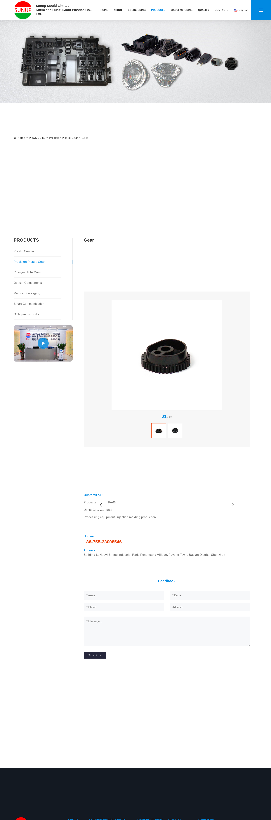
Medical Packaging (27, 293)
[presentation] (101, 505)
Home (21, 137)
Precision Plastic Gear (63, 137)
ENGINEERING (137, 10)
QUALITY (203, 10)
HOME (104, 10)
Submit (93, 655)
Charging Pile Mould (28, 272)
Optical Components (28, 282)
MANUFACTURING (182, 10)
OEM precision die (26, 314)
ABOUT (118, 10)
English (243, 10)
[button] (43, 343)
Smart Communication (29, 303)
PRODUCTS (158, 10)
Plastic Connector (26, 251)
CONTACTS (221, 10)
